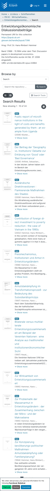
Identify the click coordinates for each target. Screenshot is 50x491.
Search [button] (42, 87)
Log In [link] (36, 5)
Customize (26, 487)
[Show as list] (5, 95)
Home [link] (4, 14)
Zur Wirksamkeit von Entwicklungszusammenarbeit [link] (30, 379)
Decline (16, 487)
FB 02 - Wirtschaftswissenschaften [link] (16, 17)
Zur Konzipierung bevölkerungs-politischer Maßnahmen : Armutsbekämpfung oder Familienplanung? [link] (29, 449)
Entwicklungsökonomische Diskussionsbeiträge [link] (16, 20)
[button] (9, 5)
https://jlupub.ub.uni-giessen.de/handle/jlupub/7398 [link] (15, 39)
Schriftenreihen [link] (28, 14)
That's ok (6, 487)
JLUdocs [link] (14, 14)
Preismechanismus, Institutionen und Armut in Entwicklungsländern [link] (29, 258)
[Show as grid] (10, 95)
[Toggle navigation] (45, 5)
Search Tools (39, 95)
